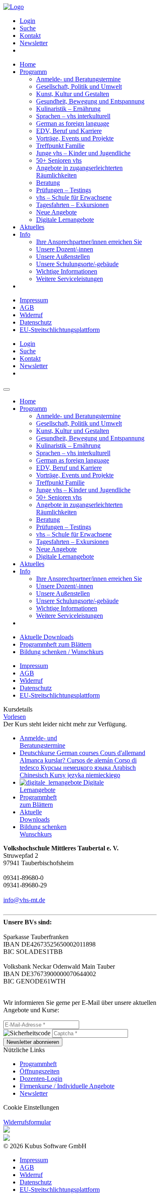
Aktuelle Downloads (46, 636)
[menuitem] (88, 21)
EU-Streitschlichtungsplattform (60, 329)
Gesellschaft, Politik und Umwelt (79, 86)
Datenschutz (36, 322)
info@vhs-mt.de (24, 899)
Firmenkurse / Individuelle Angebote (67, 1086)
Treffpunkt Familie (60, 145)
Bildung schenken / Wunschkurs (61, 651)
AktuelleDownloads (35, 815)
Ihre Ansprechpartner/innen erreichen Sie (89, 241)
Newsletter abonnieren (33, 1042)
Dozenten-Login (41, 1078)
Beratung (48, 182)
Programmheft (38, 1063)
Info (25, 234)
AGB (27, 307)
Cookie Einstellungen (31, 1107)
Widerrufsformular (27, 1122)
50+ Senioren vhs (59, 160)
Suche (28, 28)
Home (28, 64)
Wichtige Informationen (66, 271)
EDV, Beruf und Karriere (69, 130)
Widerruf (31, 314)
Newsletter (34, 42)
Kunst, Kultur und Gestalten (72, 93)
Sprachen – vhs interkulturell (73, 116)
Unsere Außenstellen (63, 256)
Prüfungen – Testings (63, 190)
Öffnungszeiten (39, 1071)
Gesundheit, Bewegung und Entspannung (90, 101)
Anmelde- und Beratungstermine (78, 79)
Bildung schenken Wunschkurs (43, 830)
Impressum (34, 300)
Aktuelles (32, 226)
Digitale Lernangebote (65, 219)
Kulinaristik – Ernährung (68, 108)
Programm (33, 71)
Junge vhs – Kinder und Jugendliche (83, 153)
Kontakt (30, 35)
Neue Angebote (56, 212)
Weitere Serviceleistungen (69, 278)
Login (27, 20)
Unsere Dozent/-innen (64, 249)
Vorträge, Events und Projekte (75, 138)
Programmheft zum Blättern (55, 644)
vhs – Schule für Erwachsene (74, 197)
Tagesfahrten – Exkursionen (72, 204)
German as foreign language (72, 123)
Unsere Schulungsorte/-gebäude (77, 263)
